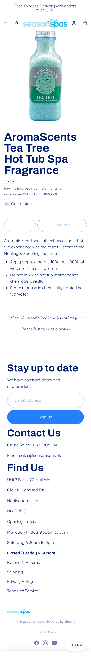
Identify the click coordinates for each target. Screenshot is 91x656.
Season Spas (36, 622)
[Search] (16, 23)
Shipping (15, 571)
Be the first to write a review (45, 328)
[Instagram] (45, 643)
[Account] (73, 23)
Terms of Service (22, 590)
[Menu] (6, 23)
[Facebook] (37, 643)
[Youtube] (54, 643)
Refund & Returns (23, 562)
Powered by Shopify (61, 622)
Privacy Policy (20, 581)
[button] (45, 328)
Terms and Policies (45, 632)
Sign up (45, 416)
